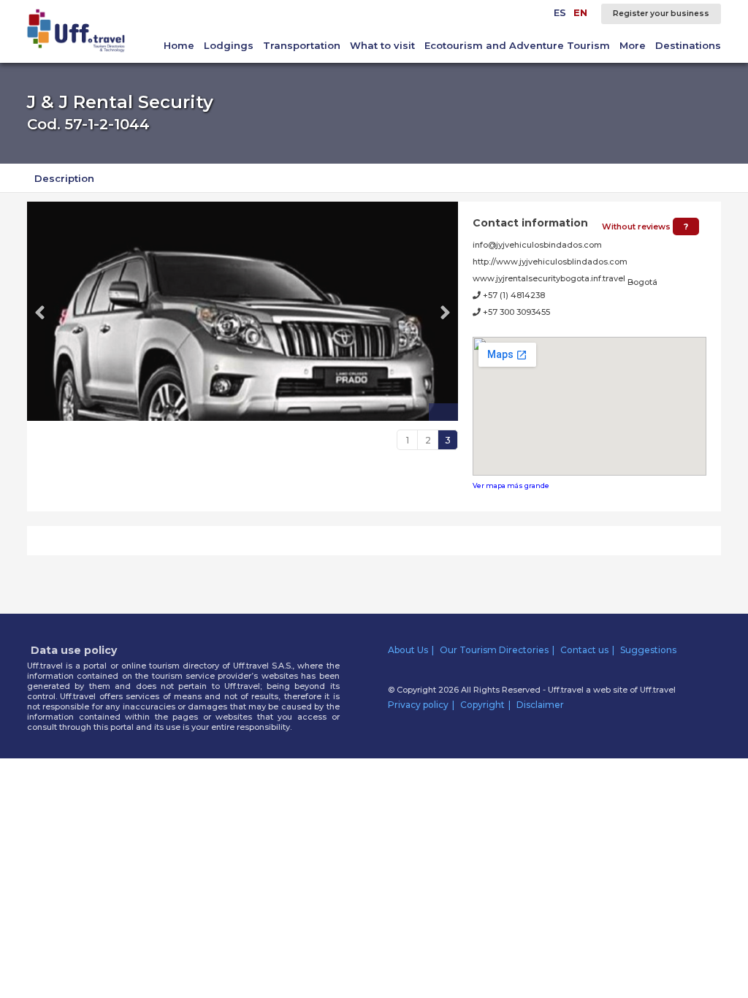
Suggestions (648, 649)
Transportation (301, 45)
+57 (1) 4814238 (513, 295)
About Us (408, 649)
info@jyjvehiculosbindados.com (537, 245)
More (632, 45)
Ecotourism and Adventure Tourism (517, 45)
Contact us (584, 649)
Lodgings (228, 45)
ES (560, 12)
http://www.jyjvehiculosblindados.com (550, 261)
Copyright (482, 704)
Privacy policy (418, 704)
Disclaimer (540, 704)
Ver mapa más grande (511, 485)
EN (580, 12)
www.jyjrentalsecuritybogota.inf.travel (549, 278)
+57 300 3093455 (515, 312)
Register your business (661, 13)
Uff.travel (658, 690)
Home (179, 45)
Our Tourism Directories (494, 649)
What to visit (382, 45)
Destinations (688, 45)
